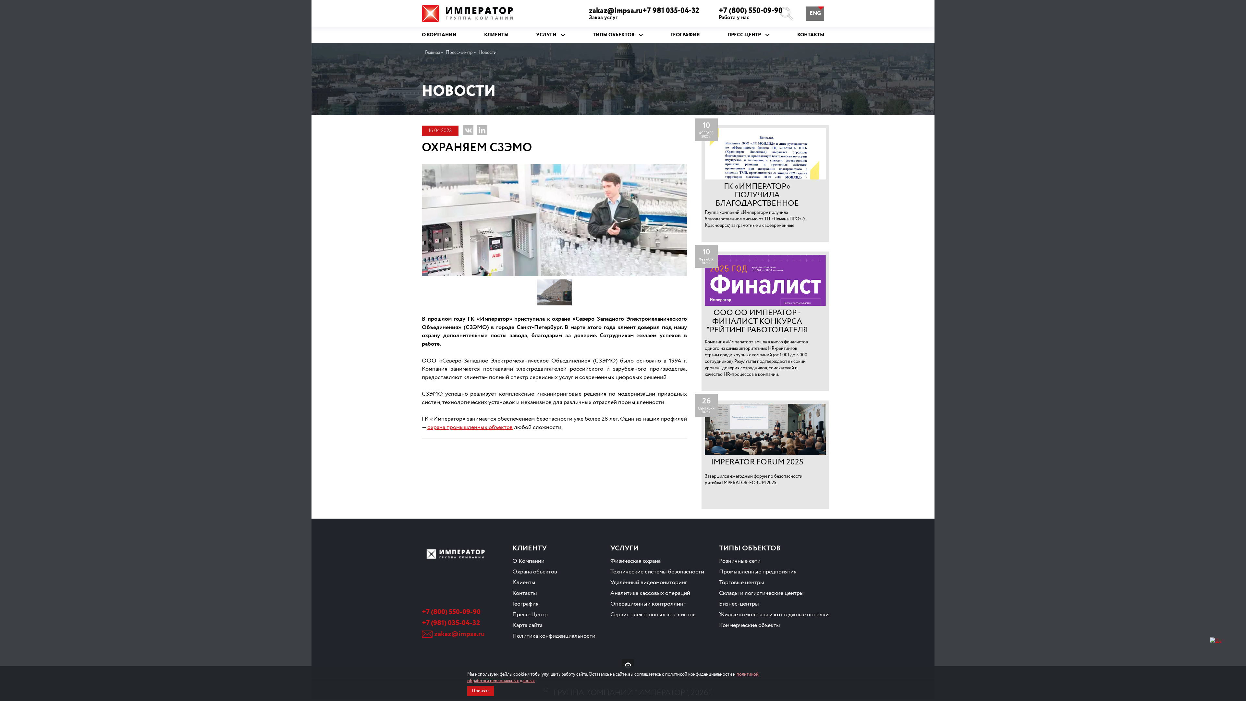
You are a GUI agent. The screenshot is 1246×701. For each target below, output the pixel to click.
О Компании (528, 561)
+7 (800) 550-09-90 (751, 13)
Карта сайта (527, 625)
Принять (480, 691)
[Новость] (765, 183)
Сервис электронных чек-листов (653, 614)
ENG (815, 13)
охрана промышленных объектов (470, 427)
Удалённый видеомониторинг (648, 582)
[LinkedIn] (482, 130)
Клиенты (523, 582)
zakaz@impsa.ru (459, 634)
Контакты (524, 593)
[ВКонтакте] (468, 130)
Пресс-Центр (530, 614)
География (525, 604)
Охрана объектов (534, 572)
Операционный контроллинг (648, 604)
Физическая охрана (635, 561)
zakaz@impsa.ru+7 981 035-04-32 (644, 13)
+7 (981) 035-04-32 (451, 623)
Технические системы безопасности (657, 572)
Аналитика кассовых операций (650, 593)
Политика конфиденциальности (553, 636)
